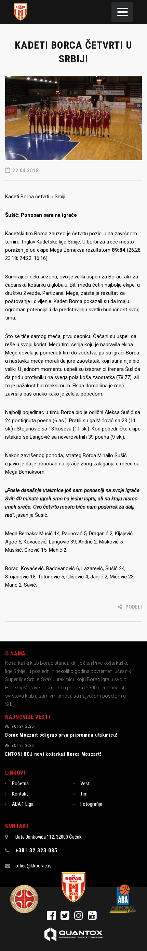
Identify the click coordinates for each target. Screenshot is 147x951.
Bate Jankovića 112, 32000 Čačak (48, 837)
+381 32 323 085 (36, 850)
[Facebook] (54, 917)
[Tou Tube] (94, 917)
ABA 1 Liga (23, 804)
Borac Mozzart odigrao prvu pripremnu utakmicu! (61, 735)
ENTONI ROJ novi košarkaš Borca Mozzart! (53, 754)
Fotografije (91, 804)
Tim (84, 794)
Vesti (85, 783)
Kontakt (20, 794)
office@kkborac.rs (33, 866)
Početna (20, 783)
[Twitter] (67, 917)
